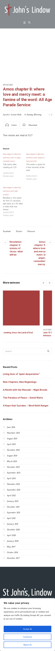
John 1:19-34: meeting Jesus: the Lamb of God (23, 332)
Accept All (27, 629)
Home (2, 69)
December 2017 (13, 558)
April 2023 (11, 478)
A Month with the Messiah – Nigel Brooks (25, 389)
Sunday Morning (34, 114)
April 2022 (11, 495)
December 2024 (13, 449)
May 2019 (11, 546)
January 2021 (12, 523)
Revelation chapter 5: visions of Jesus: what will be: (16, 248)
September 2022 (13, 489)
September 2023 (13, 472)
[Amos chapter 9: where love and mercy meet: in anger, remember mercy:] (14, 166)
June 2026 (11, 427)
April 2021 (11, 518)
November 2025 (13, 432)
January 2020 (12, 540)
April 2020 (11, 535)
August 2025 (12, 438)
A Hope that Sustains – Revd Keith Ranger (25, 405)
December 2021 (13, 506)
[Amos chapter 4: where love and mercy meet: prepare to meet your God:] (37, 167)
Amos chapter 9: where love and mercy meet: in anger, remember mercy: (39, 253)
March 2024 (12, 461)
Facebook (7, 231)
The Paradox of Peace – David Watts (23, 397)
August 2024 (12, 455)
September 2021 (13, 512)
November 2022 (13, 484)
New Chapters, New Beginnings (20, 381)
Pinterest (31, 231)
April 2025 (11, 444)
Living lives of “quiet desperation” (21, 373)
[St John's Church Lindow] (27, 10)
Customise (27, 637)
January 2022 (12, 501)
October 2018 (12, 552)
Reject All (27, 644)
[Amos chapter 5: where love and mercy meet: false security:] (14, 203)
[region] (27, 624)
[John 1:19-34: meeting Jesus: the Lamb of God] (26, 308)
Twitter (19, 231)
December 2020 (13, 529)
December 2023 (13, 466)
